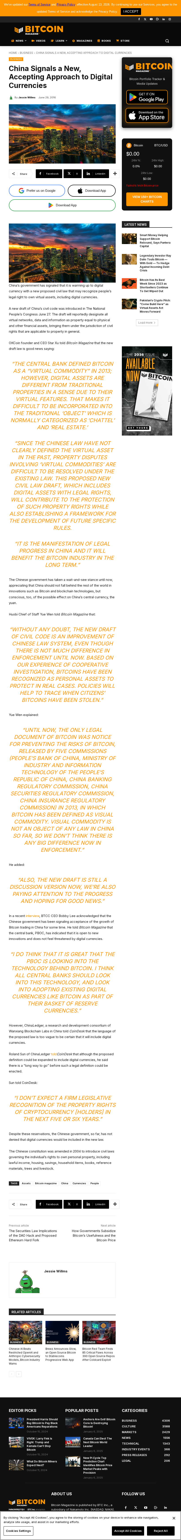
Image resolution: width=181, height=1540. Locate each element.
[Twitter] (145, 19)
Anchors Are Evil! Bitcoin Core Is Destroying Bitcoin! (99, 1423)
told (54, 1054)
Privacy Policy (66, 4)
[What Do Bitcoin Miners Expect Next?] (16, 1465)
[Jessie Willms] (12, 97)
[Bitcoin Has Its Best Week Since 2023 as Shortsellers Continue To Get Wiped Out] (129, 283)
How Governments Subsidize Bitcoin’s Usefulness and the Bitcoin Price (94, 1235)
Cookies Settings (18, 1531)
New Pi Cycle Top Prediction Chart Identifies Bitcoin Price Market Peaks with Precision (97, 1465)
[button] (167, 41)
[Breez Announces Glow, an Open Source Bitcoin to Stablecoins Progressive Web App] (62, 1332)
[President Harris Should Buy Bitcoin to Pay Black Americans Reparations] (16, 1423)
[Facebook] (138, 19)
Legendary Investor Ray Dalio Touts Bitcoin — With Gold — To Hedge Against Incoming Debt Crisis (155, 263)
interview (32, 916)
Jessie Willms (27, 97)
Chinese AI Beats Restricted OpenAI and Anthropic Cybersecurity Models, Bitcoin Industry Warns (24, 1356)
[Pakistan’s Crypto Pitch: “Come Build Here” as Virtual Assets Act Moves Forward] (129, 304)
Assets (26, 1183)
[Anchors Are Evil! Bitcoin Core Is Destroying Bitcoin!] (72, 1423)
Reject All (161, 1531)
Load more (145, 322)
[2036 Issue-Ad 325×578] (147, 391)
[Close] (174, 1518)
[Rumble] (157, 19)
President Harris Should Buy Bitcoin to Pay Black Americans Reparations (42, 1423)
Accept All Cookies (128, 1531)
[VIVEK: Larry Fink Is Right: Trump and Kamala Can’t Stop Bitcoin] (16, 1442)
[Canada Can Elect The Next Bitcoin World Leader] (72, 1442)
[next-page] (18, 1374)
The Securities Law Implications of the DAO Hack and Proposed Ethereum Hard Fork (33, 1235)
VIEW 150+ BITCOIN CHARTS (147, 199)
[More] (115, 173)
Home (13, 52)
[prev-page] (11, 1374)
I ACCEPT (130, 11)
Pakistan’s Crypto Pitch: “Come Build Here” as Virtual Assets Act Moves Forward (155, 306)
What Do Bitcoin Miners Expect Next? (42, 1463)
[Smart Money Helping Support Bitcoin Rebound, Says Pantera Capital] (129, 238)
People (94, 1183)
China (64, 1183)
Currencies (79, 1183)
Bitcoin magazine (46, 1183)
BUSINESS (26, 52)
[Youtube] (151, 19)
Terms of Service (39, 4)
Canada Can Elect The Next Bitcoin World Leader (97, 1442)
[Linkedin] (163, 19)
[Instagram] (169, 19)
